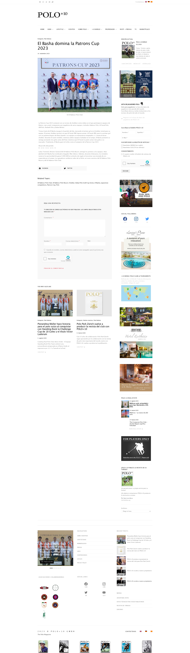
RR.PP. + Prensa (126, 29)
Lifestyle (60, 29)
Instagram (40, 38)
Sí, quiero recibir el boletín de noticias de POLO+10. (137, 155)
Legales (79, 559)
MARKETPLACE (145, 29)
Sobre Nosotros (82, 535)
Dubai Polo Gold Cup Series (84, 183)
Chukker (72, 183)
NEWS (49, 29)
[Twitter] (46, 2)
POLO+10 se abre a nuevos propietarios (139, 570)
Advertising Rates (123, 598)
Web (89, 241)
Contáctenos (140, 2)
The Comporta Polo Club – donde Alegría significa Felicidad (138, 424)
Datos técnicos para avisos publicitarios (130, 601)
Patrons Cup (51, 185)
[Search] (52, 1)
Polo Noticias (47, 38)
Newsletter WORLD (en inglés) (133, 145)
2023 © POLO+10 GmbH (56, 631)
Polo (57, 185)
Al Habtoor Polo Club (45, 183)
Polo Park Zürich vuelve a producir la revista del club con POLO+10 (93, 326)
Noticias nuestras (88, 320)
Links (78, 551)
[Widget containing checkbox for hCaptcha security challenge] (57, 258)
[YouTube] (49, 2)
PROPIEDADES (110, 29)
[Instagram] (43, 2)
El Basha (97, 183)
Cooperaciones (82, 555)
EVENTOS (72, 29)
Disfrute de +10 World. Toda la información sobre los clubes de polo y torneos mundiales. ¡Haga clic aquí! (136, 281)
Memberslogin (81, 543)
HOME (42, 29)
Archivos (124, 508)
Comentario (48, 217)
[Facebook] (40, 2)
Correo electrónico (73, 241)
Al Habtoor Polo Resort (60, 183)
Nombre (47, 241)
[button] (42, 352)
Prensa (79, 547)
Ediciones (120, 609)
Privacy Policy (82, 562)
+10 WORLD (96, 29)
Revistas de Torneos (123, 605)
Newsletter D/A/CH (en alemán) (133, 147)
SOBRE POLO (82, 29)
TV (135, 29)
